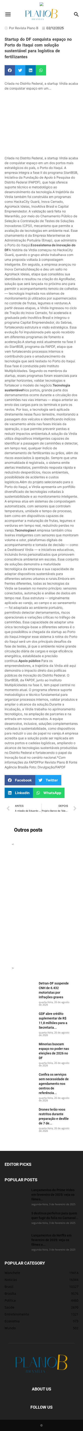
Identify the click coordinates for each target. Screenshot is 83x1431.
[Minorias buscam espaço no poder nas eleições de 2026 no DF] (23, 1050)
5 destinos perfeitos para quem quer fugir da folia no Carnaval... (54, 1215)
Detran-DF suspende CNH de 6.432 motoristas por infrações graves (54, 990)
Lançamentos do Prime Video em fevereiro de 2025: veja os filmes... (52, 1194)
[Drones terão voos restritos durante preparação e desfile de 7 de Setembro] (23, 1115)
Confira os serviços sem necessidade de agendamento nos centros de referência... (54, 1083)
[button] (7, 14)
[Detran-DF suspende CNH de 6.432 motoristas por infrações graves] (23, 989)
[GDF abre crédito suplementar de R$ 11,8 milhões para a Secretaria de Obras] (23, 1019)
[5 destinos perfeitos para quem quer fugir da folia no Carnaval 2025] (16, 1219)
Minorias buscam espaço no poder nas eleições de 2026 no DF (54, 1051)
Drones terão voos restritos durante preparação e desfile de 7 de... (54, 1116)
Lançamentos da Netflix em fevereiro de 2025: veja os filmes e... (51, 1240)
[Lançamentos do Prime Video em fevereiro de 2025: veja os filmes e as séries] (16, 1196)
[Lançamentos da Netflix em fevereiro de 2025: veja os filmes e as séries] (16, 1241)
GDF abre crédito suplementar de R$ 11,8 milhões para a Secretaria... (53, 1020)
